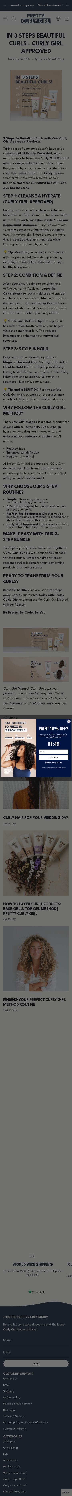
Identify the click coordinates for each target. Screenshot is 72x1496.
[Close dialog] (68, 721)
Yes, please (53, 757)
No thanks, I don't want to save (53, 762)
